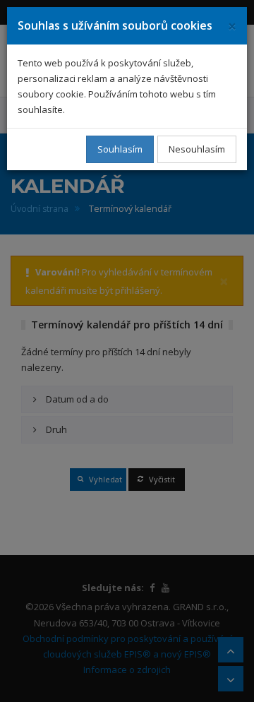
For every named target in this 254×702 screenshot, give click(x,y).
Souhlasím (120, 149)
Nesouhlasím (197, 149)
